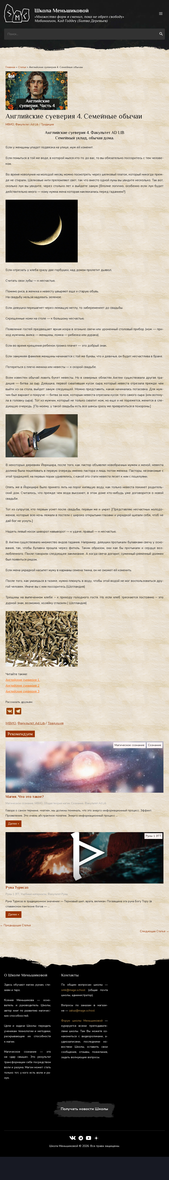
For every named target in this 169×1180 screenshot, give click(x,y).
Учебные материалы (33, 894)
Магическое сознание (129, 745)
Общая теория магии (57, 803)
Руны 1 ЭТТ (153, 836)
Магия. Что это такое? (25, 797)
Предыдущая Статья (15, 925)
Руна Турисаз (17, 887)
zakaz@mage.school (82, 1011)
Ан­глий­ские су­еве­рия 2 (22, 686)
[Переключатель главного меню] (161, 13)
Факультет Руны (58, 894)
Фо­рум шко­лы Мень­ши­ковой (82, 1021)
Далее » (13, 824)
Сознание (154, 745)
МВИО (10, 124)
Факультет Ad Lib (27, 124)
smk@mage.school (73, 990)
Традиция (47, 124)
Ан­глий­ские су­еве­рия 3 (22, 691)
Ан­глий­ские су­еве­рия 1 (23, 680)
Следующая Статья (154, 931)
